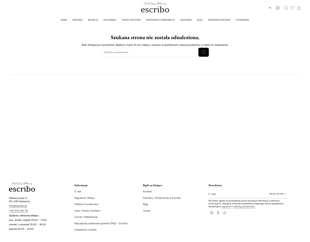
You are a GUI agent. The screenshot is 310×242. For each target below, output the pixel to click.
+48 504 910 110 (18, 210)
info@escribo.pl (18, 205)
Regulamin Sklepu (84, 197)
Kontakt (147, 191)
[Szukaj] (203, 52)
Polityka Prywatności (86, 204)
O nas (77, 191)
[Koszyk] (299, 8)
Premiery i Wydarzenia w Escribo (162, 197)
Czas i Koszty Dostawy (87, 210)
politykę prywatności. (244, 206)
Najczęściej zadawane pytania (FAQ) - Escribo (101, 223)
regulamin (226, 206)
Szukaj (146, 210)
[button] (64, 19)
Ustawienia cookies (85, 229)
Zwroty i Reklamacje (86, 216)
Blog (145, 204)
